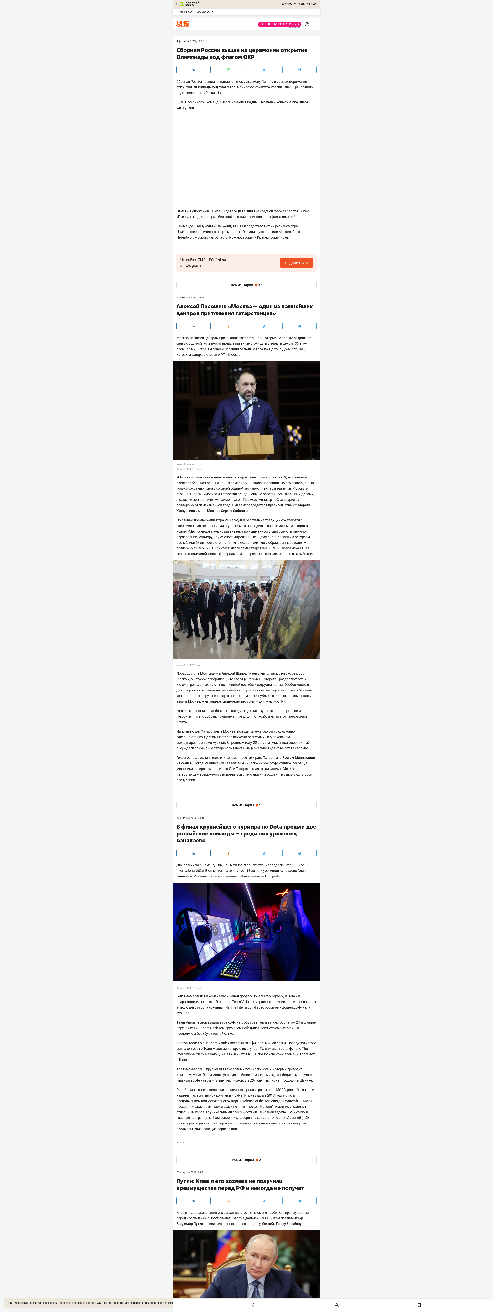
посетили (247, 758)
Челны (180, 11)
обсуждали (185, 748)
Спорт (180, 1142)
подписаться (296, 263)
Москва (201, 11)
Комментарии (246, 285)
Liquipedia (272, 876)
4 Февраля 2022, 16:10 (190, 41)
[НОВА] (279, 24)
